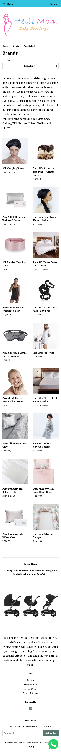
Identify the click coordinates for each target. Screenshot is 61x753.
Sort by (6, 60)
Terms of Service (30, 693)
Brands (16, 46)
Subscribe (50, 733)
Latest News (30, 564)
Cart (56, 4)
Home (5, 46)
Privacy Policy (30, 688)
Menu (9, 4)
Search (30, 680)
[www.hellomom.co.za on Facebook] (30, 709)
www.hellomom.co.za (33, 742)
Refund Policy (30, 684)
